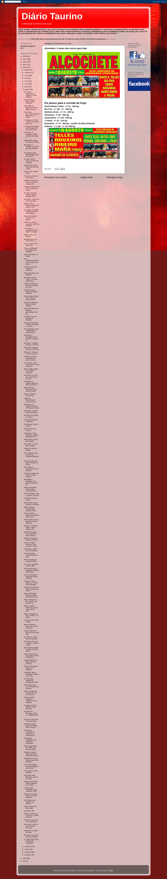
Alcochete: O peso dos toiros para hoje (65, 48)
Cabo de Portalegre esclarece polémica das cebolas (31, 766)
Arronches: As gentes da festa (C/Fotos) (31, 836)
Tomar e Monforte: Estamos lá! (30, 394)
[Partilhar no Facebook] (62, 169)
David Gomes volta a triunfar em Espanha (31, 503)
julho (26, 86)
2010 (24, 56)
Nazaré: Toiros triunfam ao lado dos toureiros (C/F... (31, 205)
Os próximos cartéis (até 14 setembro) (30, 549)
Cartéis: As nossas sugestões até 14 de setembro (31, 223)
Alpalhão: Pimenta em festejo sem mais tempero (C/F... (31, 182)
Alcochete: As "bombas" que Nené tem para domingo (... (31, 147)
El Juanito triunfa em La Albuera (31, 420)
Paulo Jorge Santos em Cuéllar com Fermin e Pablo (30, 747)
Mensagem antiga (114, 177)
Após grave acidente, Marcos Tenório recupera (31, 304)
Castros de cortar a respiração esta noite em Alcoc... (30, 358)
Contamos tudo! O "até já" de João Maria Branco (31, 188)
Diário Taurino (52, 16)
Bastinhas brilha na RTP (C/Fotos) (30, 240)
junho (27, 84)
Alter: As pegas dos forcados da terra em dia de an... (30, 692)
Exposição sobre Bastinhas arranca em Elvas (31, 777)
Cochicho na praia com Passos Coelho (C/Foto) (31, 475)
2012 (24, 62)
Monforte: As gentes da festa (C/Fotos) (31, 539)
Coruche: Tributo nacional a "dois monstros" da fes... (31, 544)
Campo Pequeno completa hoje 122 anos (31, 555)
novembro (28, 852)
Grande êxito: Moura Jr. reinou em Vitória (31, 141)
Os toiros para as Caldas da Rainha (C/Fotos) (30, 291)
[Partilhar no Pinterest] (64, 169)
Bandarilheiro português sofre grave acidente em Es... (31, 482)
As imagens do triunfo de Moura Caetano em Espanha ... (31, 211)
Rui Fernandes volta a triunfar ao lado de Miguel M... (31, 521)
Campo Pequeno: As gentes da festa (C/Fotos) (30, 661)
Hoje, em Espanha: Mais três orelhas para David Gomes (31, 595)
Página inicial (87, 177)
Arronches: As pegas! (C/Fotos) (31, 831)
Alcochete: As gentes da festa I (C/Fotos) (31, 344)
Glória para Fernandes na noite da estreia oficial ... (31, 649)
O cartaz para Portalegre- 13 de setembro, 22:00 (30, 789)
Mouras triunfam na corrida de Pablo (30, 560)
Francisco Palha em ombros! (30, 449)
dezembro (28, 855)
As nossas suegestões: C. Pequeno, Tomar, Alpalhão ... (30, 94)
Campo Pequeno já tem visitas (30, 807)
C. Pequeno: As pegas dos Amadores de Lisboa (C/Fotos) (31, 128)
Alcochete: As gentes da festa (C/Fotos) (31, 411)
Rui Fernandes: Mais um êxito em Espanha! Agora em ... (31, 455)
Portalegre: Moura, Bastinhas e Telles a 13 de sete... (31, 674)
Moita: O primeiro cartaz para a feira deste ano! (31, 626)
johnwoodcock (90, 870)
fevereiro (28, 73)
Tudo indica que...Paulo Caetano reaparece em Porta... (31, 114)
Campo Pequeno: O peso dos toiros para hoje (31, 632)
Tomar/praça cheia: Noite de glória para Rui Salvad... (31, 154)
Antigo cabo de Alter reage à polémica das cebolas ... (30, 783)
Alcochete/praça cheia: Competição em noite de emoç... (31, 330)
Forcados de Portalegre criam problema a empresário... (30, 740)
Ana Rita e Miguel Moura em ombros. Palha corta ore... (31, 725)
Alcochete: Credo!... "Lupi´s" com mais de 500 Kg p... (31, 279)
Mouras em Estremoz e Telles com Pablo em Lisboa (31, 324)
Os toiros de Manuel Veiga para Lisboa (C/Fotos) (30, 576)
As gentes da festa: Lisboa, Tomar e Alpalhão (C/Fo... (30, 194)
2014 (24, 67)
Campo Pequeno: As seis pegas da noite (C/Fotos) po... (31, 655)
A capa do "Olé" (29, 811)
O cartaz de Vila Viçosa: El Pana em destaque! (31, 160)
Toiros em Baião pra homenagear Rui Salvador (30, 249)
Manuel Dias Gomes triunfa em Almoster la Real (31, 167)
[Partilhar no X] (60, 169)
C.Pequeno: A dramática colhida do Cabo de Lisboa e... (31, 135)
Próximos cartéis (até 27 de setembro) (31, 820)
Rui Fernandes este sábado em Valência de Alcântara (31, 570)
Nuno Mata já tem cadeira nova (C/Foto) (30, 801)
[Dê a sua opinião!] (57, 169)
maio (26, 81)
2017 (24, 861)
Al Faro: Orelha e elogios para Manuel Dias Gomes (31, 515)
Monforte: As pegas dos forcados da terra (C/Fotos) (30, 533)
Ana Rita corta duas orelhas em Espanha (30, 268)
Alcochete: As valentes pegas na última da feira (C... (31, 383)
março (27, 75)
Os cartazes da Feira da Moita (31, 771)
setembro (28, 846)
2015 (24, 858)
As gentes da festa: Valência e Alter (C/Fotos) (30, 707)
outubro (27, 849)
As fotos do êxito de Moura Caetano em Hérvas (31, 462)
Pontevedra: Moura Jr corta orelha (31, 177)
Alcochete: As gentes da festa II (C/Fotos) (31, 348)
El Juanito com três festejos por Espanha (30, 318)
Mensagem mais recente (55, 177)
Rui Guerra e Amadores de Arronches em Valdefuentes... (30, 732)
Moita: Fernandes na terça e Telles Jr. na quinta (31, 615)
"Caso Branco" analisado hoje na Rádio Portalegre (30, 230)
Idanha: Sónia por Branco (30, 235)
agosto (27, 89)
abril (26, 78)
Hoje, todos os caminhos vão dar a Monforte (31, 468)
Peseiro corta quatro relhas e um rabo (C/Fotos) (30, 795)
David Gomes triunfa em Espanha (30, 440)
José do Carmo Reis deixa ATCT (30, 244)
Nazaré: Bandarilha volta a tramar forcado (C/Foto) (30, 489)
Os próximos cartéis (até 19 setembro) (30, 637)
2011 (24, 59)
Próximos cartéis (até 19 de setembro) (31, 720)
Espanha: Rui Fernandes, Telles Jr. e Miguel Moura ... (31, 714)
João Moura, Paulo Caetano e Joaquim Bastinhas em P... (31, 435)
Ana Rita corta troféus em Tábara (31, 416)
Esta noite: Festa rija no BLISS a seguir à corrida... (31, 643)
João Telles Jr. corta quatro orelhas (30, 444)
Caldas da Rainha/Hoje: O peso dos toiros (30, 400)
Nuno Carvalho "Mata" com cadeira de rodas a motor (31, 297)
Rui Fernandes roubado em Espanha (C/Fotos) (31, 680)
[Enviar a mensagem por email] (55, 169)
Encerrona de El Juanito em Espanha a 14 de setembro (30, 700)
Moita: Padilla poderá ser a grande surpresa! (31, 370)
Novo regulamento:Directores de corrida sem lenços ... (31, 261)
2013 (24, 65)
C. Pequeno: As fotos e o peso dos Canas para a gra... (31, 121)
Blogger (110, 870)
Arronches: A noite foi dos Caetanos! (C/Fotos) (31, 826)
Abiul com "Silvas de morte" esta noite (31, 353)
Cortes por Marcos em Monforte (31, 274)
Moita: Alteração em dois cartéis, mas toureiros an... (30, 601)
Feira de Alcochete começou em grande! (30, 217)
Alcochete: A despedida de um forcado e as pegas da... (31, 337)
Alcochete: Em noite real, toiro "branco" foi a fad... (31, 376)
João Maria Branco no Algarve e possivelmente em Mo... (31, 311)
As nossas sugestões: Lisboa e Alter (31, 565)
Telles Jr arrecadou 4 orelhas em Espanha (31, 668)
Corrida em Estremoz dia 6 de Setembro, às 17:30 (31, 285)
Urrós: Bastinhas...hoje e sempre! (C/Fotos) (31, 494)
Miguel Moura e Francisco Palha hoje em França (30, 389)
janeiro (27, 70)
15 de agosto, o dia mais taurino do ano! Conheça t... (31, 364)
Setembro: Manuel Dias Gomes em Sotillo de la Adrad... (31, 753)
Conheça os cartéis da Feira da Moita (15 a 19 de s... (31, 588)
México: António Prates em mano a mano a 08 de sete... (31, 608)
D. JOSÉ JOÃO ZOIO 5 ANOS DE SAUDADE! (31, 841)
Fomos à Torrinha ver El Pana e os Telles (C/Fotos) (31, 815)
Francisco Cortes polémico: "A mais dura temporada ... (31, 582)
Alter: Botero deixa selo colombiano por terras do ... (31, 686)
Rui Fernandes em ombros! (30, 429)
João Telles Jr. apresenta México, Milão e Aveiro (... (31, 107)
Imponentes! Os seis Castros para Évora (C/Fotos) (31, 760)
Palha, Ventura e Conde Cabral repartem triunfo (30, 508)
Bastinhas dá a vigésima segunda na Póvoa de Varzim (31, 406)
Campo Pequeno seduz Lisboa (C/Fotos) (29, 101)
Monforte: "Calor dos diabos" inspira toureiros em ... (30, 527)
